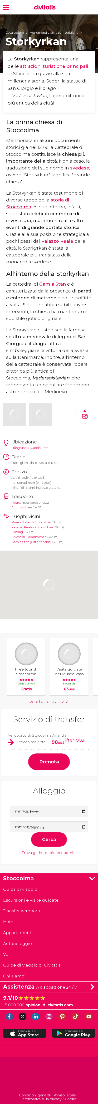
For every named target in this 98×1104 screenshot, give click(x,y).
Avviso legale (65, 1095)
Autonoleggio (17, 943)
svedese (79, 168)
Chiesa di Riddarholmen (29, 537)
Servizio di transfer (49, 719)
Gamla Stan (52, 284)
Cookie (71, 1099)
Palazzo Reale (57, 241)
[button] (6, 7)
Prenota (74, 740)
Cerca (49, 839)
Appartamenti (18, 932)
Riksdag (17, 532)
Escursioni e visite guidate (31, 900)
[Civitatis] (49, 1075)
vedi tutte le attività (49, 701)
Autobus (17, 507)
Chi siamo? (14, 975)
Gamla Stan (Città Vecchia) (31, 542)
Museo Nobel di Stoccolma (31, 522)
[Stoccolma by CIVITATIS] (46, 7)
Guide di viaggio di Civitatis (32, 965)
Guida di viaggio (20, 889)
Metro (15, 502)
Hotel (9, 921)
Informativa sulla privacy (41, 1099)
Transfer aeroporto (22, 910)
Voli (7, 954)
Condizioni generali (35, 1095)
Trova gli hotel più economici (49, 853)
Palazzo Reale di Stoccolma (32, 527)
